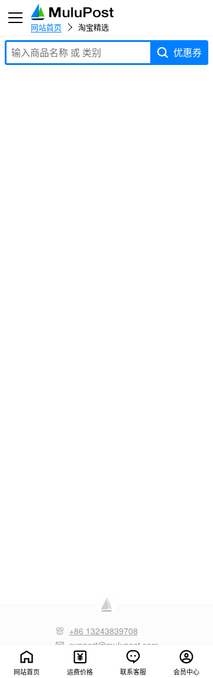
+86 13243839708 (103, 630)
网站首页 (46, 26)
